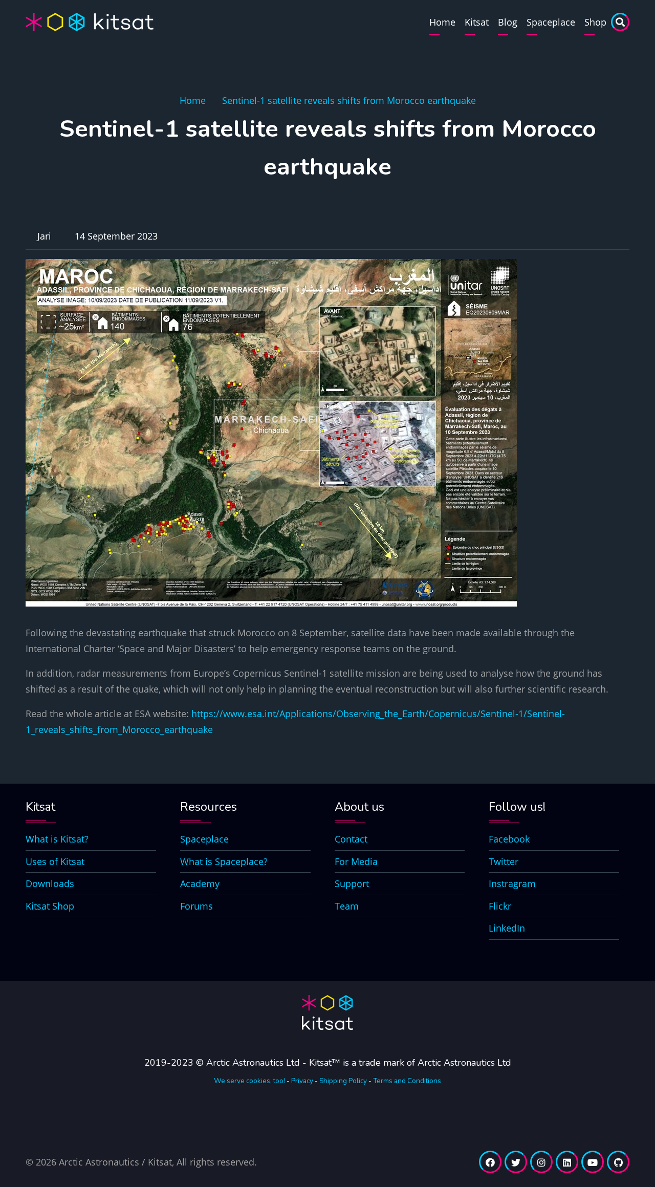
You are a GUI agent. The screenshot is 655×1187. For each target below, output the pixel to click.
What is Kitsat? (57, 839)
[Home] (90, 21)
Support (352, 883)
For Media (356, 861)
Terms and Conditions (407, 1081)
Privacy (302, 1081)
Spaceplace (551, 22)
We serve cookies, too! (249, 1081)
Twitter (503, 861)
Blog (507, 22)
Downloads (50, 883)
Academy (200, 883)
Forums (196, 906)
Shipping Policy (343, 1081)
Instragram (512, 883)
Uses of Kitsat (55, 861)
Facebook (509, 839)
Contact (351, 839)
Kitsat (477, 22)
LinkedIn (507, 928)
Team (347, 906)
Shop (595, 22)
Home (442, 22)
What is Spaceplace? (224, 861)
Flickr (500, 906)
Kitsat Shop (50, 906)
